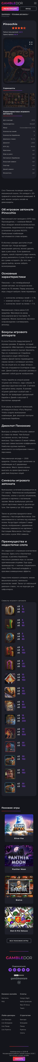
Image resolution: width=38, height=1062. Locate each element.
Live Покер (6, 1026)
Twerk (22, 1008)
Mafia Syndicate (26, 1001)
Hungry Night (25, 998)
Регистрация (10, 9)
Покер (22, 1026)
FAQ (3, 1001)
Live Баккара (6, 1019)
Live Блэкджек (7, 1023)
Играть (19, 825)
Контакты (5, 998)
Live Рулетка (6, 1029)
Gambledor (6, 14)
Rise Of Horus (25, 1005)
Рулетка (23, 1029)
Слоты (22, 1033)
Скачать (19, 1059)
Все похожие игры (19, 941)
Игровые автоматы (20, 14)
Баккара (23, 1019)
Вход (28, 9)
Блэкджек (23, 1023)
